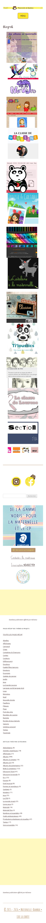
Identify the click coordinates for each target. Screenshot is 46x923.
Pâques (6, 706)
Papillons (6, 703)
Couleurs (6, 658)
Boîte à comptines (9, 768)
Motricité (6, 807)
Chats (5, 649)
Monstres (6, 694)
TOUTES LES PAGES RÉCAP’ (13, 634)
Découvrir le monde (10, 774)
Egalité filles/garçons (10, 667)
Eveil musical (7, 783)
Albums (5, 757)
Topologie (6, 733)
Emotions (6, 670)
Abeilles (6, 640)
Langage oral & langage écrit (13, 688)
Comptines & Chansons (11, 652)
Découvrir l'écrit (8, 771)
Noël (4, 697)
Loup (5, 691)
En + (4, 777)
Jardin (5, 679)
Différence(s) (8, 661)
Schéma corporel (9, 727)
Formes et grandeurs (11, 786)
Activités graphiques (10, 751)
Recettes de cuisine (10, 715)
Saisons (6, 724)
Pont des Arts (8, 712)
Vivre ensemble (9, 825)
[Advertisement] (23, 602)
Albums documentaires (11, 765)
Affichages (7, 643)
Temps (5, 730)
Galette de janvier (9, 676)
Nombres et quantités (11, 813)
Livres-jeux (7, 804)
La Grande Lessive (10, 685)
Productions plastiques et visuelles (16, 819)
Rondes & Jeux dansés (11, 721)
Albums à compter (9, 759)
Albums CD (7, 762)
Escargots (6, 673)
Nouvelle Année (9, 700)
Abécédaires (7, 748)
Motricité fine (8, 810)
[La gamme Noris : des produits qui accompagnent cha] (23, 525)
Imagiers (6, 792)
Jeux (4, 682)
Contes (5, 655)
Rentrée (6, 718)
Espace (5, 780)
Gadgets (6, 789)
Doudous (6, 664)
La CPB (5, 798)
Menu (23, 15)
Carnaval (6, 646)
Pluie (5, 709)
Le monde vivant (9, 801)
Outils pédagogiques (10, 816)
